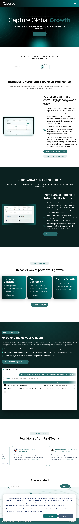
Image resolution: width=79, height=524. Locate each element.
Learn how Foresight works (55, 156)
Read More (28, 459)
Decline (65, 516)
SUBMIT (65, 486)
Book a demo (39, 34)
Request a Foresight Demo (55, 151)
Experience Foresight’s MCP (14, 362)
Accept (50, 516)
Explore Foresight (39, 305)
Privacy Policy (72, 521)
